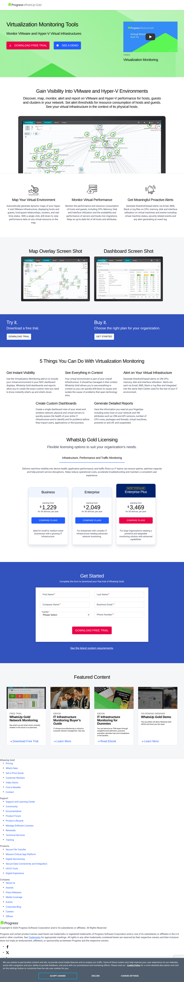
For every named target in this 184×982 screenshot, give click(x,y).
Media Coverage (14, 897)
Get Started (104, 336)
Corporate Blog (13, 906)
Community (12, 806)
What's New (12, 768)
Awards (9, 887)
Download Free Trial (30, 45)
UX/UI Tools (12, 868)
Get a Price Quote (15, 773)
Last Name (102, 594)
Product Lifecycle (14, 820)
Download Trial (19, 336)
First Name (48, 594)
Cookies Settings (130, 976)
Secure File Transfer (16, 849)
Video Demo (12, 782)
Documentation (13, 811)
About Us (10, 883)
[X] (7, 953)
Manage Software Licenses (19, 825)
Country (45, 612)
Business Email (105, 604)
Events (9, 902)
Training (10, 839)
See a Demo (70, 45)
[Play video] (150, 36)
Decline (96, 976)
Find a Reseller (13, 787)
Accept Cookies (58, 976)
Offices (9, 916)
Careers (10, 911)
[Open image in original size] (55, 278)
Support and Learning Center (20, 801)
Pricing (9, 763)
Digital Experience (15, 873)
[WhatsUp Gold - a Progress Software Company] (92, 5)
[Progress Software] (9, 924)
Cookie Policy (133, 965)
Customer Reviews (15, 777)
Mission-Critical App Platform (21, 854)
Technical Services (15, 835)
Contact (10, 792)
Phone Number (104, 614)
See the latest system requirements (91, 648)
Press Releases (13, 892)
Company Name (51, 604)
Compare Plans (48, 520)
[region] (92, 970)
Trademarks (34, 937)
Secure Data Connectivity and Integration (26, 863)
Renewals (11, 830)
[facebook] (7, 947)
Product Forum (13, 816)
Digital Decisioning (15, 859)
